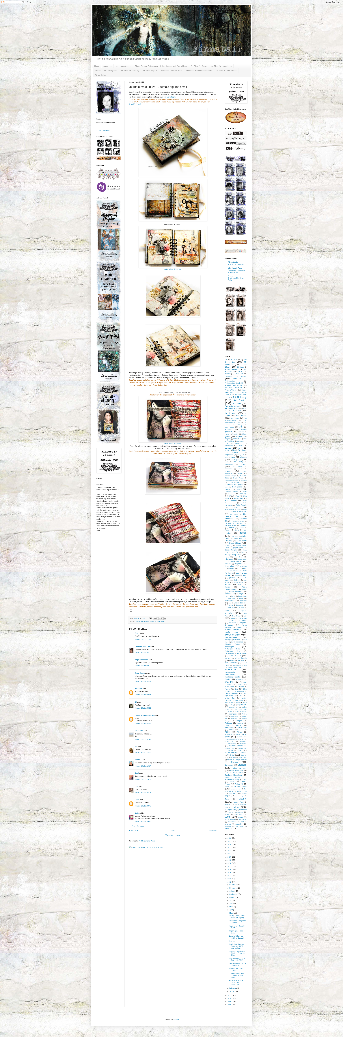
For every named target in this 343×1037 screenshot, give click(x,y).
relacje (227, 725)
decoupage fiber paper (234, 485)
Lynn (136, 786)
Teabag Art (152, 621)
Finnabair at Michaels (234, 523)
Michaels (227, 658)
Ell (136, 702)
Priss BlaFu (234, 716)
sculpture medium (236, 746)
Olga (236, 689)
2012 (230, 882)
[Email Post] (150, 618)
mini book (241, 660)
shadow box (242, 748)
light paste (241, 607)
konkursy (243, 600)
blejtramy (239, 437)
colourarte (228, 469)
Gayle (237, 530)
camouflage (229, 445)
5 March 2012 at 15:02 (143, 779)
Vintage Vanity (230, 810)
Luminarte (243, 621)
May (231, 907)
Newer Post (133, 831)
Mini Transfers (231, 663)
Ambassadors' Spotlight (234, 383)
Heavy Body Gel (233, 554)
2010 (230, 998)
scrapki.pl (243, 744)
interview (231, 568)
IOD (238, 568)
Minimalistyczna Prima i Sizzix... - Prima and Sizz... (237, 953)
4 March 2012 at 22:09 (143, 666)
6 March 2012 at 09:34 (143, 821)
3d (226, 360)
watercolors (238, 814)
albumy (227, 374)
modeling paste (232, 677)
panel (245, 702)
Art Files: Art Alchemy (130, 70)
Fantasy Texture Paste (238, 512)
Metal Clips (236, 639)
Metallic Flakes (232, 644)
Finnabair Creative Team (171, 70)
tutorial (243, 798)
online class (230, 698)
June (231, 904)
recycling (240, 723)
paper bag (230, 705)
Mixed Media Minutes (240, 665)
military (232, 660)
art (229, 397)
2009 (230, 1002)
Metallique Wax (232, 651)
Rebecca (228, 723)
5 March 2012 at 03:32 (143, 708)
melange (228, 639)
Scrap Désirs (140, 673)
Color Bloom (237, 466)
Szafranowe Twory (232, 780)
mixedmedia (145, 621)
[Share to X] (159, 618)
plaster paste (232, 714)
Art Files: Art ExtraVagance (105, 70)
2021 (230, 854)
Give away (238, 538)
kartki (240, 584)
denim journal (237, 487)
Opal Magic (239, 700)
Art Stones (241, 415)
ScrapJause (232, 743)
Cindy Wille (240, 455)
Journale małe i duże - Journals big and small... (237, 975)
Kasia (227, 587)
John (245, 575)
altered (244, 376)
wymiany (228, 826)
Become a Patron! (102, 131)
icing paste (229, 559)
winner (240, 817)
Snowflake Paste (231, 753)
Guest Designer (231, 550)
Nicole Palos (229, 687)
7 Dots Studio (233, 262)
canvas (228, 448)
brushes (238, 443)
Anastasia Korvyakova (233, 388)
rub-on (238, 734)
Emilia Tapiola (241, 505)
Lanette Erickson (240, 603)
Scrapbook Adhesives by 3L (234, 739)
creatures (244, 480)
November (233, 888)
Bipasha (235, 434)
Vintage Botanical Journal (236, 264)
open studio (229, 702)
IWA (136, 746)
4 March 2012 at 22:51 (143, 695)
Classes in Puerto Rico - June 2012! (237, 964)
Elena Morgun (231, 501)
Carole (227, 450)
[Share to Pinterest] (164, 618)
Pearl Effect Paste (240, 709)
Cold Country (238, 462)
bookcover (240, 441)
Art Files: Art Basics (199, 66)
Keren (233, 596)
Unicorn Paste (239, 802)
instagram (243, 566)
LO (245, 616)
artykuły (239, 425)
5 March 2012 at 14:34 (143, 766)
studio (227, 773)
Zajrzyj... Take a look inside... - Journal (236, 937)
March (231, 913)
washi (227, 814)
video (235, 807)
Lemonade (239, 605)
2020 (230, 857)
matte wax (231, 632)
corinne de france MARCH (145, 715)
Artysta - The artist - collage (236, 969)
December (233, 885)
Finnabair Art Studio (237, 521)
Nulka (137, 813)
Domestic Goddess (231, 491)
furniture (227, 530)
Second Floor (229, 748)
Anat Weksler (230, 390)
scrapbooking (230, 741)
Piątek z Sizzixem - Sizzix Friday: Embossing (236, 982)
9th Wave (240, 367)
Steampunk (229, 765)
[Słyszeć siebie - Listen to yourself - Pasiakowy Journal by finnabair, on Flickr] (173, 419)
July (231, 900)
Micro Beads (241, 658)
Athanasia (228, 429)
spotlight (233, 757)
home (227, 557)
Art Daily (237, 403)
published (234, 718)
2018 (230, 863)
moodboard (239, 679)
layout (231, 605)
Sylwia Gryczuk (232, 777)
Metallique (229, 647)
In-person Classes (123, 66)
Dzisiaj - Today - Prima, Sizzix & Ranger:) (237, 917)
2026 (230, 838)
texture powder (236, 789)
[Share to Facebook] (162, 618)
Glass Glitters (235, 543)
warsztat (230, 812)
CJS (226, 457)
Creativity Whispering (231, 480)
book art (236, 439)
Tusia (227, 799)
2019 (230, 860)
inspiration (229, 566)
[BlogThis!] (157, 618)
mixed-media (230, 670)
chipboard (236, 452)
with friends (243, 819)
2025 (230, 841)
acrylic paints (231, 369)
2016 (230, 869)
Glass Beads (242, 541)
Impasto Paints (234, 561)
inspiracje (238, 564)
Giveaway (228, 541)
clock (226, 462)
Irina (245, 568)
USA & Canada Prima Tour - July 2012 (237, 959)
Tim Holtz (232, 793)
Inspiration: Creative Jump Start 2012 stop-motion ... (236, 946)
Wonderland (161, 621)
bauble (227, 434)
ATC (240, 427)
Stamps (234, 762)
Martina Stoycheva (233, 630)
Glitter (227, 545)
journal (138, 621)
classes (243, 457)
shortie (230, 750)
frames (231, 528)
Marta (239, 627)
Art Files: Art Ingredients (221, 66)
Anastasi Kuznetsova (233, 385)
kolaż (241, 598)
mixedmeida (230, 674)
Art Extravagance (233, 406)
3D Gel (234, 360)
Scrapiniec (243, 741)
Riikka (239, 732)
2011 (230, 995)
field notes (234, 514)
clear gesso (236, 459)
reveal (231, 730)
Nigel (137, 773)
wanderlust (243, 810)
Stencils (242, 764)
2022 (230, 851)
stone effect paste (236, 770)
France (241, 528)
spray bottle (243, 757)
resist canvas (242, 728)
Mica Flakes (242, 653)
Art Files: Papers (150, 70)
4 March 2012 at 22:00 (143, 652)
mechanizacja (231, 637)
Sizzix (240, 750)
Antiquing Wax (241, 394)
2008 (230, 1005)
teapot (227, 786)
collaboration (229, 464)
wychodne (239, 824)
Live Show (236, 616)
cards (240, 448)
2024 (230, 844)
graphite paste (238, 547)
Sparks (244, 755)
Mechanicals (232, 634)
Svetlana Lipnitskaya (233, 775)
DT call (237, 496)
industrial (228, 564)
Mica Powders (235, 656)
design (239, 489)
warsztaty (239, 812)
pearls (230, 711)
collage (244, 464)
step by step (240, 768)
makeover (232, 623)
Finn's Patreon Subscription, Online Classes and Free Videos (161, 66)
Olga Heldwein (239, 691)
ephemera (236, 507)
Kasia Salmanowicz (236, 588)
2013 (230, 879)
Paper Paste (242, 705)
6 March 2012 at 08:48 (143, 806)
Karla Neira (238, 582)
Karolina (228, 584)
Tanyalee (232, 782)
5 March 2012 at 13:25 (143, 753)
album (240, 371)
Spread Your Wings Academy (237, 759)
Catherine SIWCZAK (142, 646)
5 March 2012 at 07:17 (143, 724)
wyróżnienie (239, 826)
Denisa (227, 489)
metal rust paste (237, 642)
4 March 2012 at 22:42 (143, 681)
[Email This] (154, 618)
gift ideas (235, 536)
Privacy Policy (100, 75)
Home (96, 66)
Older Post (212, 831)
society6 (244, 752)
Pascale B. (233, 707)
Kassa (244, 589)
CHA (234, 450)
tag (245, 780)
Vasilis (227, 804)
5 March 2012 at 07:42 (143, 739)
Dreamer (231, 494)
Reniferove (229, 728)
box (226, 443)
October (232, 891)
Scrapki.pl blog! (135, 104)
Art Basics (240, 400)
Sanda (239, 737)
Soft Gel (230, 755)
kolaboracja (231, 598)
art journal (236, 411)
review (242, 730)
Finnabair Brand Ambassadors (199, 70)
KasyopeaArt (229, 594)
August (232, 897)
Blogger (176, 1020)
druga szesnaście (141, 660)
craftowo (240, 473)
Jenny (137, 633)
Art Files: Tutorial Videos (226, 70)
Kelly (226, 596)
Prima (230, 276)
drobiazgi (243, 494)
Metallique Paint (232, 649)
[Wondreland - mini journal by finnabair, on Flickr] (173, 142)
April (231, 910)
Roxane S (228, 734)
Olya (240, 696)
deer (226, 487)
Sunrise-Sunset (237, 773)
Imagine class (242, 559)
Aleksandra (239, 374)
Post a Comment (138, 826)
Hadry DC (234, 552)
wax (227, 816)
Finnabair (229, 518)
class (233, 457)
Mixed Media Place (235, 268)
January (232, 991)
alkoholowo (228, 376)
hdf (243, 552)
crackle (228, 471)
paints (238, 702)
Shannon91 (139, 731)
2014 (230, 876)
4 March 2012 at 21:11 (143, 639)
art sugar (235, 418)
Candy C (138, 760)
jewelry (237, 575)
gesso (243, 532)
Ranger (239, 721)
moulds (229, 682)
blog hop (228, 439)
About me (107, 66)
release (238, 725)
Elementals (238, 498)
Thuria (137, 800)
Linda (227, 610)
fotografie (243, 525)
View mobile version (172, 835)
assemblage (229, 427)
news (240, 685)
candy (241, 445)
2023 (230, 848)
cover (240, 469)
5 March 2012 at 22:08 (143, 792)
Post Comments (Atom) (147, 841)
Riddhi (227, 732)
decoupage (235, 482)
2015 (230, 873)
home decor (238, 557)
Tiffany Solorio (242, 791)
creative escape (230, 475)
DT (230, 496)
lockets (233, 618)
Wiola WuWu (230, 819)
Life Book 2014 (230, 607)
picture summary (241, 711)
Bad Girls (241, 432)
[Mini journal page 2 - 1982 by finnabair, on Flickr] (173, 247)
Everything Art (229, 509)
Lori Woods (242, 618)
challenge (243, 450)
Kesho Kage (242, 596)
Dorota (244, 491)
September (233, 894)
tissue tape (240, 796)
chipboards (229, 455)
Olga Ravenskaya (231, 694)
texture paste (240, 786)
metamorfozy (229, 653)
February (232, 988)
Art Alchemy (240, 397)
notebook (241, 687)
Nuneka (227, 689)
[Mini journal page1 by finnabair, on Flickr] (173, 200)
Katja (241, 594)
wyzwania (228, 829)
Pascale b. (139, 689)
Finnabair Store (230, 525)
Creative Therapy (238, 478)
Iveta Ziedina (233, 571)
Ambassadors (230, 381)
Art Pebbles (230, 413)
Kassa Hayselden (236, 592)
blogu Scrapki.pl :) (169, 97)
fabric (239, 509)
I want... (232, 941)
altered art (236, 379)
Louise (231, 621)
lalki (230, 603)
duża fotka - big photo (172, 269)
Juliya (236, 580)
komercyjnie (229, 601)
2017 (230, 866)
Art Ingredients (231, 408)
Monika (227, 679)
